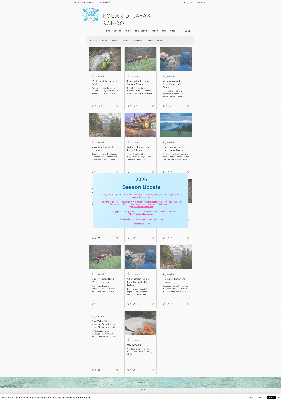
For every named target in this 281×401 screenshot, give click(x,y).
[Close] (278, 397)
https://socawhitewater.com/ (142, 206)
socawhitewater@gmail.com (146, 204)
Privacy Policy (87, 397)
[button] (190, 175)
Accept (271, 397)
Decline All (260, 397)
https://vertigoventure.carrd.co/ (141, 214)
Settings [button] (250, 397)
